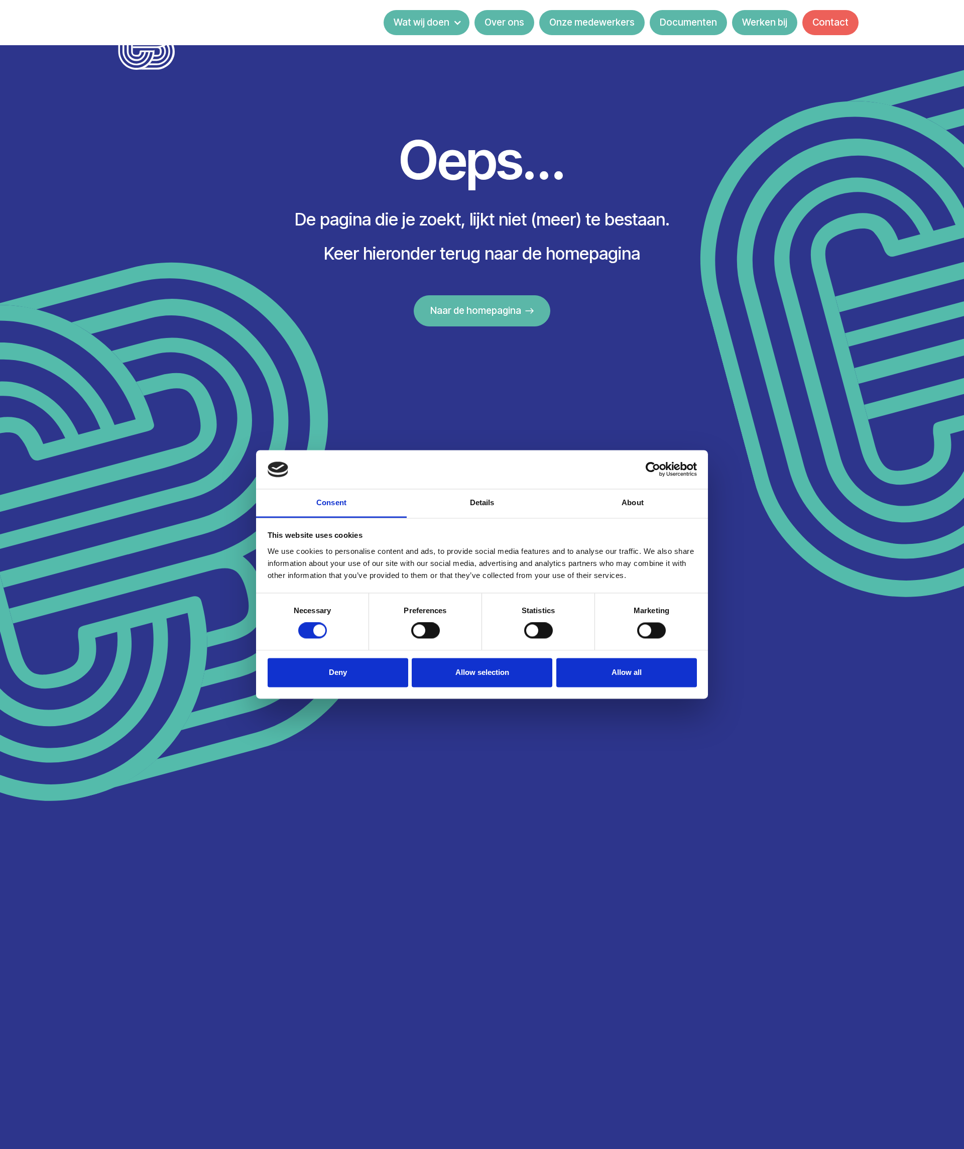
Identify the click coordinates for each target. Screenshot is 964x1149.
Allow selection (482, 672)
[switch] (425, 631)
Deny (338, 672)
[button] (426, 22)
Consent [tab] (331, 502)
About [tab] (633, 502)
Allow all (627, 672)
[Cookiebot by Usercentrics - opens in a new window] (653, 469)
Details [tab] (482, 502)
